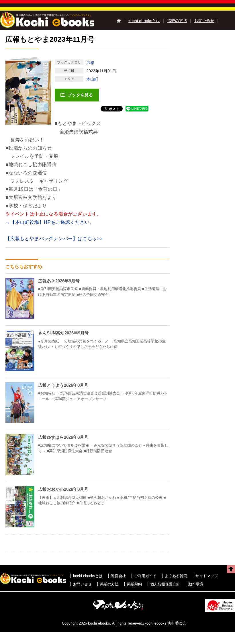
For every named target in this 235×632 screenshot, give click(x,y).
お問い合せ (204, 20)
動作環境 (195, 584)
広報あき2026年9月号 (59, 280)
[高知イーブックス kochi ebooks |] (47, 26)
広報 (90, 62)
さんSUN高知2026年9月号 (63, 332)
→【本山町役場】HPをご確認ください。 (49, 222)
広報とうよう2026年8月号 (63, 385)
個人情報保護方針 (165, 584)
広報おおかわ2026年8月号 (63, 489)
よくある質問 (176, 576)
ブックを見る (80, 95)
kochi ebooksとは (144, 20)
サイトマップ (206, 576)
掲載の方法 (177, 20)
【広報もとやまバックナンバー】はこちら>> (54, 238)
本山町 (92, 79)
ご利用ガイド (145, 576)
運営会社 (118, 576)
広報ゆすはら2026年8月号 (63, 437)
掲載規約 (134, 584)
